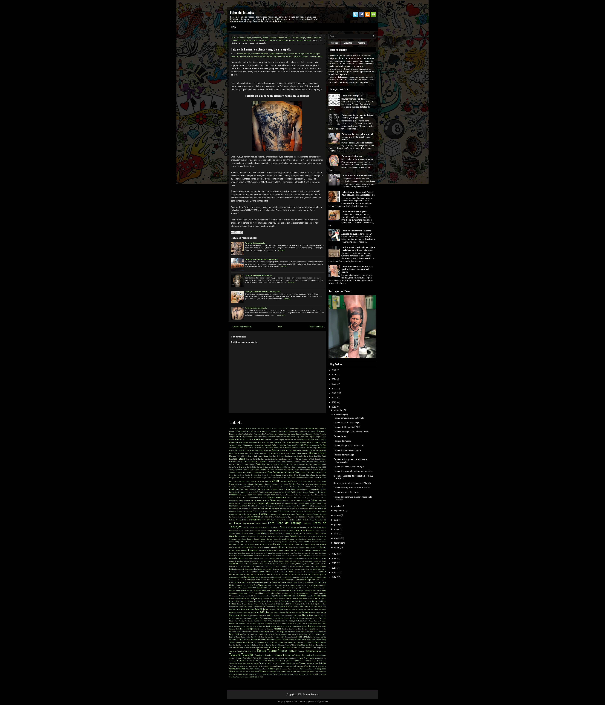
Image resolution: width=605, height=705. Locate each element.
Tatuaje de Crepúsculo (255, 243)
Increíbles (262, 550)
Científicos (310, 475)
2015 (249, 428)
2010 (236, 428)
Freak (288, 527)
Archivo (361, 43)
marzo (337, 538)
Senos (299, 636)
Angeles (311, 436)
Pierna (305, 615)
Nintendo (275, 601)
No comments (316, 56)
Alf (270, 434)
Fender (273, 520)
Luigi (280, 577)
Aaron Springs (300, 428)
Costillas (292, 484)
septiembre (339, 510)
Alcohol (239, 434)
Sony (276, 642)
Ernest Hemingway (319, 511)
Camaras (285, 462)
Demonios (313, 492)
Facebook (303, 517)
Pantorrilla (304, 606)
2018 (334, 407)
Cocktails (305, 478)
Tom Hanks (238, 663)
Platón (231, 621)
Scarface (268, 637)
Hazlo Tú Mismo (259, 542)
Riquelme (232, 631)
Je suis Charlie (285, 558)
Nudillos (232, 604)
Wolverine (277, 674)
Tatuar (315, 655)
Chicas (297, 472)
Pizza (316, 618)
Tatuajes (307, 40)
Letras (324, 569)
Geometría (310, 533)
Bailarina (257, 448)
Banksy (302, 448)
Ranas (320, 623)
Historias (284, 544)
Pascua (294, 609)
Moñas (241, 596)
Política (276, 621)
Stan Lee (307, 642)
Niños (281, 601)
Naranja (273, 598)
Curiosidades (313, 489)
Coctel (311, 478)
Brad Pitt (317, 456)
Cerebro (283, 470)
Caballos (232, 461)
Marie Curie (312, 582)
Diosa (318, 498)
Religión (251, 628)
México (265, 590)
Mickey (313, 590)
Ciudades (249, 478)
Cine (237, 477)
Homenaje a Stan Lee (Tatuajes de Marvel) (352, 483)
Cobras (287, 477)
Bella (304, 450)
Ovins (236, 606)
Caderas (254, 461)
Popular (334, 43)
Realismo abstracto (284, 626)
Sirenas (291, 639)
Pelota (276, 612)
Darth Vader (240, 492)
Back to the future (246, 448)
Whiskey (245, 674)
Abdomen (310, 428)
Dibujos (262, 498)
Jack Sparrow (304, 555)
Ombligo (297, 604)
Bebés (282, 450)
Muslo (323, 595)
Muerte (261, 596)
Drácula (254, 503)
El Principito (263, 508)
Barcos (231, 450)
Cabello (239, 462)
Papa (315, 606)
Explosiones (283, 517)
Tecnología (248, 658)
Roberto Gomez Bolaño (250, 631)
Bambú (281, 448)
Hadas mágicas (266, 539)
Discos (241, 500)
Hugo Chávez (310, 547)
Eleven (239, 511)
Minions (256, 593)
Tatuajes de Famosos (284, 655)
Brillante (259, 459)
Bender (315, 450)
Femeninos (255, 519)
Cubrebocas (317, 487)
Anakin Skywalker (268, 436)
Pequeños (306, 612)
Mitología (275, 593)
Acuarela (263, 431)
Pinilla (243, 618)
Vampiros (254, 669)
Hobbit (291, 544)
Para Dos (236, 609)
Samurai (312, 634)
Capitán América (287, 464)
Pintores (256, 618)
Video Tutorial (310, 669)
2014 (245, 428)
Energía (274, 511)
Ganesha (245, 533)
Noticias (307, 601)
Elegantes (232, 511)
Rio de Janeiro (321, 629)
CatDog (231, 470)
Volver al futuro (315, 671)
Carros (259, 467)
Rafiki (315, 623)
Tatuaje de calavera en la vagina (356, 230)
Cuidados (281, 489)
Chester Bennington (244, 472)
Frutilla (258, 531)
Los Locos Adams (294, 574)
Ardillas (323, 439)
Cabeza (246, 461)
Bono (294, 456)
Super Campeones (261, 647)
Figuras (295, 520)
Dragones (273, 503)
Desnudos (275, 495)
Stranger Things (290, 645)
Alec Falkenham (248, 434)
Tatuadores (312, 650)
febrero (337, 543)
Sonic (266, 642)
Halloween (289, 539)
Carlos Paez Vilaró (319, 464)
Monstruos (321, 593)
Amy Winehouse (247, 436)
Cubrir (324, 487)
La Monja (283, 566)
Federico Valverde (235, 520)
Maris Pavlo (272, 585)
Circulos (242, 478)
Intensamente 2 (304, 553)
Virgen (293, 671)
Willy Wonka (267, 674)
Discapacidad (233, 500)
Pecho (256, 612)
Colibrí (247, 481)
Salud (278, 634)
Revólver (285, 629)
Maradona (282, 582)
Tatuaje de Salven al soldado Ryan (349, 466)
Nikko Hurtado (254, 601)
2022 (267, 428)
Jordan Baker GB (285, 561)
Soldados (261, 642)
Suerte (318, 645)
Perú (252, 615)
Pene (293, 612)
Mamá (288, 580)
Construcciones (243, 484)
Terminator (293, 658)
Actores (250, 431)
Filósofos (306, 520)
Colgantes (240, 481)
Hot (286, 547)
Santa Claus (240, 637)
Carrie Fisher (252, 467)
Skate (309, 639)
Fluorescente (248, 523)
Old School (289, 604)
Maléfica (282, 580)
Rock (267, 631)
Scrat (273, 637)
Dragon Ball (263, 503)
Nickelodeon (234, 601)
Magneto (275, 580)
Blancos (232, 456)
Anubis (287, 439)
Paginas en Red (291, 701)
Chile (324, 472)
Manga (308, 579)
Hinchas (251, 544)
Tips (319, 661)
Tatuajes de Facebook (264, 655)
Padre (262, 606)
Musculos (310, 596)
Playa (236, 621)
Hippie (270, 544)
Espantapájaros (273, 514)
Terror (300, 658)
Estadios (309, 514)
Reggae (243, 629)
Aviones (312, 445)
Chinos (254, 475)
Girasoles (242, 536)
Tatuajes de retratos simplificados (357, 175)
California (271, 462)
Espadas (254, 514)
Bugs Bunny (290, 459)
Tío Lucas (313, 661)
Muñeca (302, 595)
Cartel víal (272, 467)
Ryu (248, 634)
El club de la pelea (258, 506)
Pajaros (281, 606)
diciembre (338, 410)
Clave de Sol (257, 478)
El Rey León (274, 508)
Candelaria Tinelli (241, 464)
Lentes (303, 569)
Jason (261, 558)
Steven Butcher (266, 645)
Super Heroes (275, 647)
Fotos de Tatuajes (242, 12)
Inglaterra (316, 550)
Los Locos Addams (307, 574)
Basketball (259, 450)
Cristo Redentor (298, 487)
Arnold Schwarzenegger (272, 442)
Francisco (264, 527)
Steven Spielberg (278, 645)
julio (336, 520)
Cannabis (252, 464)
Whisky (251, 674)
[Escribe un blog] (235, 232)
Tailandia (308, 647)
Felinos (245, 520)
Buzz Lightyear (320, 459)
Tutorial (252, 666)
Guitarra (232, 539)
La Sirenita (307, 566)
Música (252, 40)
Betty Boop (244, 453)
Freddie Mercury (296, 527)
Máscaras (322, 585)
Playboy (242, 621)
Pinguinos (237, 618)
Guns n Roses (241, 539)
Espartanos (291, 514)
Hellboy (284, 542)
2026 (280, 428)
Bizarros (274, 453)
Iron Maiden (263, 556)
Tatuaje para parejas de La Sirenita (349, 418)
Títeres (231, 663)
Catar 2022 (322, 467)
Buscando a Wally (308, 459)
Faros (324, 517)
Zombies (253, 677)
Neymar (323, 598)
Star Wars (315, 642)
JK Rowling (239, 561)
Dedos (287, 492)
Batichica (267, 450)
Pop (287, 621)
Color (275, 481)
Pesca (256, 615)
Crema (231, 487)
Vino (278, 671)
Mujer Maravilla (277, 596)
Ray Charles (254, 626)
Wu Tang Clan (304, 674)
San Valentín (321, 634)
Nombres (295, 601)
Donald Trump (240, 503)
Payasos (232, 612)
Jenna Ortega (295, 558)
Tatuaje (300, 40)
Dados (232, 492)
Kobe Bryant (293, 563)
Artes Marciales (293, 442)
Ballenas (269, 447)
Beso (231, 453)
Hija (241, 544)
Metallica (250, 590)
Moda (293, 593)
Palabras (289, 606)
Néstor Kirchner (308, 598)
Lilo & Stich (283, 572)
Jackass (312, 556)
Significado (256, 639)
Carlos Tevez (233, 467)
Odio (274, 604)
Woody (296, 674)
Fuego (269, 530)
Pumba (284, 623)
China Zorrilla (234, 475)
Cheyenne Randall (260, 472)
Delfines (294, 492)
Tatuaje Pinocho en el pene (353, 211)
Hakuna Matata (279, 539)
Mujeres (287, 595)
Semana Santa (290, 637)
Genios (302, 533)
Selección (280, 637)
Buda (284, 459)
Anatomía (279, 436)
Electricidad (313, 508)
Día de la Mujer (304, 495)
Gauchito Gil (280, 533)
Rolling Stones (290, 631)
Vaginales (233, 668)
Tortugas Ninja (279, 663)
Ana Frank (258, 436)
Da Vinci (323, 489)
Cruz (307, 487)
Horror (281, 547)
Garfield (257, 533)
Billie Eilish (258, 453)
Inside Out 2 (250, 553)
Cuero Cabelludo (250, 489)
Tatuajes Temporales (303, 655)
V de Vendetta (321, 666)
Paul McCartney (312, 609)
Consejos (233, 484)
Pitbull (307, 618)
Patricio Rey (301, 609)
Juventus (255, 563)
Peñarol (298, 612)
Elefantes (322, 508)
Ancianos (287, 436)
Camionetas (305, 462)
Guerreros (322, 536)
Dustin (296, 503)
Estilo (249, 516)
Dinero (290, 498)
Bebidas (289, 450)
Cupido (304, 489)
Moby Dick (286, 593)
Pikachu (317, 615)
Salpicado (271, 634)
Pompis (282, 621)
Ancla (293, 436)
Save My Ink (255, 637)
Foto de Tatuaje (298, 38)
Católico (238, 469)
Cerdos (277, 470)
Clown (281, 478)
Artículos (303, 442)
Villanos (263, 671)
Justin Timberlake (245, 564)
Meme (324, 588)
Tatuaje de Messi (339, 291)
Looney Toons (270, 574)
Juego (311, 561)
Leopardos (316, 569)
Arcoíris (317, 439)
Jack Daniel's (293, 556)
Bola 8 (275, 456)
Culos (293, 489)
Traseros (309, 663)
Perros (323, 612)
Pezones (276, 615)
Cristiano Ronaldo (257, 487)
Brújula (274, 459)
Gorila (279, 536)
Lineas (290, 571)
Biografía (267, 453)
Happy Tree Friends (314, 539)
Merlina (232, 590)
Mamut (294, 580)
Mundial (295, 596)
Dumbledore (289, 503)
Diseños (265, 500)
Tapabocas (232, 651)
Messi (238, 590)
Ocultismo (268, 604)
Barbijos (314, 448)
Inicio (233, 27)
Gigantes (235, 40)
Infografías (297, 550)
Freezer (232, 531)
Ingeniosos (306, 550)
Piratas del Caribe (291, 618)
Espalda (273, 38)
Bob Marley (258, 456)
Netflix (317, 598)
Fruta (252, 531)
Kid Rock (273, 564)
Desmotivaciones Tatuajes (259, 495)
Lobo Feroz (240, 574)
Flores (237, 523)
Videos (232, 671)
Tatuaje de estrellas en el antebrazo (261, 259)
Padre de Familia (271, 606)
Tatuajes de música (342, 441)
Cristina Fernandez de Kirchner (275, 487)
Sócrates (239, 642)
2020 (334, 397)
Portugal (299, 621)
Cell (268, 470)
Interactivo (233, 556)
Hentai (306, 541)
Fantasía (318, 517)
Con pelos (315, 481)
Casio (308, 467)
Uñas (306, 666)
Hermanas (314, 542)
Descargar (243, 495)
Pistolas (301, 618)
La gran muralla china (270, 566)
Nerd (300, 598)
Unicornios (280, 666)
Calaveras (263, 461)
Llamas (232, 574)
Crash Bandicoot (320, 484)
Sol (255, 642)
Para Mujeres (261, 609)
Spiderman (292, 642)
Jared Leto (255, 558)
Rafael (310, 623)
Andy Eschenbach (302, 436)
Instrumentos (269, 553)
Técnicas (238, 658)
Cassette (314, 467)
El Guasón (306, 506)
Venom (290, 669)
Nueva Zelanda (242, 604)
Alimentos (309, 434)
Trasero (302, 663)
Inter (312, 553)
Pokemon (263, 621)
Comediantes (285, 481)
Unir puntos (290, 666)
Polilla (270, 621)
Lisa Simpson (312, 572)
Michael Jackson (289, 590)
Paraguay (272, 609)
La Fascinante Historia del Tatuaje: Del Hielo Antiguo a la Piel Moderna (358, 193)
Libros (267, 571)
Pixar (312, 618)
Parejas (280, 609)
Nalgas (254, 598)
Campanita (314, 462)
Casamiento (296, 467)
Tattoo (272, 40)
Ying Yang (232, 677)
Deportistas (234, 494)
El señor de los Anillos (288, 508)
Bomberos (288, 456)
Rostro (238, 634)
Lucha (269, 577)
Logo (251, 574)
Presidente (233, 623)
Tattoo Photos (282, 40)
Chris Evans (261, 475)
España (283, 514)
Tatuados (322, 651)
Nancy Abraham (263, 598)
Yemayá (323, 674)
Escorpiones (233, 514)
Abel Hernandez (320, 428)
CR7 (306, 484)
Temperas (266, 658)
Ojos (278, 604)
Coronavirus (276, 484)
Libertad (260, 571)
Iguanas (244, 550)
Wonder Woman (287, 674)
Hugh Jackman (299, 547)
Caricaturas (307, 464)
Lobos (246, 574)
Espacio (247, 514)
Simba (263, 639)
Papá (320, 606)
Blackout (293, 453)
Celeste (262, 469)
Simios (278, 639)
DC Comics (260, 492)
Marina (245, 585)
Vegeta (276, 669)
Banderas (296, 447)
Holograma (315, 544)
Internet (240, 556)
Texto (311, 658)
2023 (271, 428)
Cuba (311, 487)
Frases (282, 527)
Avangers (290, 445)
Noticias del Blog (318, 601)
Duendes (281, 503)
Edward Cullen (321, 503)
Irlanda (256, 556)
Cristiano (246, 487)
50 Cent (291, 428)
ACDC (244, 431)
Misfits (267, 593)
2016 (254, 428)
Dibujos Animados (276, 497)
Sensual (306, 636)
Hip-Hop (244, 40)
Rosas (231, 634)
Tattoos (292, 40)
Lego (270, 569)
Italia (279, 555)
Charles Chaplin (306, 470)
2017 (258, 428)
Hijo (245, 544)
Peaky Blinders (241, 612)
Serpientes (234, 639)
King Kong (281, 564)
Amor (238, 436)
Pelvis (288, 612)
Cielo (296, 475)
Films (300, 520)
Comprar (308, 481)
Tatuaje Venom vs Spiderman (346, 492)
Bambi (276, 448)
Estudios (264, 517)
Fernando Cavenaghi (284, 520)
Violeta (283, 671)
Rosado (317, 631)
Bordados (300, 456)
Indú (291, 550)
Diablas (239, 498)
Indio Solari (278, 550)
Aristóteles (253, 442)
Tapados (240, 651)
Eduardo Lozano (309, 503)
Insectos (241, 553)
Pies (311, 615)
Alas (319, 431)
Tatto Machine (250, 651)
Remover (263, 629)
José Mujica (297, 561)
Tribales (322, 663)
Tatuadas (301, 651)
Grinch (306, 536)
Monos (314, 593)
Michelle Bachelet (303, 590)
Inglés (323, 550)
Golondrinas (272, 536)
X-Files (312, 674)
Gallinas (316, 531)
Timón (302, 661)
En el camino (265, 511)
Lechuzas (258, 569)
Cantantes (256, 38)
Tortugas (268, 663)
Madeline (312, 577)
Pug (274, 623)
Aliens (302, 434)
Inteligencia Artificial (289, 553)
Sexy (241, 639)
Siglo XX (247, 639)
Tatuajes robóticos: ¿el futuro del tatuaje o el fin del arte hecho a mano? (357, 137)
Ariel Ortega (243, 442)
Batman (275, 450)
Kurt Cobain (314, 563)
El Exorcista (278, 506)
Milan (319, 590)
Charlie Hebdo (318, 470)
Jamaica (318, 556)
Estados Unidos (284, 38)
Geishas (294, 533)
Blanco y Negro (244, 38)
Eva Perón (275, 517)
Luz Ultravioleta (302, 577)
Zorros (260, 677)
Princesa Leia (244, 623)
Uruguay (311, 666)
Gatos (264, 533)
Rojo (282, 631)
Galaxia (290, 530)
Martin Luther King (305, 585)
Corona (268, 484)
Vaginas (241, 668)
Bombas (281, 456)
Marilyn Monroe (235, 585)
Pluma (256, 621)
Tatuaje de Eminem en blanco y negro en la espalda (261, 49)
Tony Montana (248, 663)
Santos (247, 637)
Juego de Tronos (320, 561)
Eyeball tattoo (293, 517)
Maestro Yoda (254, 580)
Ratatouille (238, 626)
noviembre (339, 414)
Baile (263, 448)
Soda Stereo (248, 642)
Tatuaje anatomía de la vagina (347, 422)
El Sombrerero (303, 508)
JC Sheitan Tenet (273, 558)
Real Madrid (271, 626)
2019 (262, 428)
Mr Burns (254, 596)
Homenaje (258, 547)
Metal (243, 590)
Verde (302, 669)
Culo (288, 489)
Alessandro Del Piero (261, 434)
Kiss (286, 564)
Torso (261, 663)
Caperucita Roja (272, 464)
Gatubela (271, 533)
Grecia (301, 536)
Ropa (311, 631)
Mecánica (302, 588)
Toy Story (290, 663)
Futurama (283, 531)
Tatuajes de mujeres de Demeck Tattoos (351, 431)
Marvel (316, 585)
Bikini (251, 453)
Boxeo (311, 456)
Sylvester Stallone (297, 647)
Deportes (322, 492)
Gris (310, 536)
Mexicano (257, 590)
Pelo (271, 612)
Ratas (231, 626)
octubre (337, 506)
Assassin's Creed (320, 442)
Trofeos (232, 666)
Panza (311, 606)
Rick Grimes (293, 629)
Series (323, 637)
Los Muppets (318, 574)
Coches (293, 478)
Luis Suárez (287, 577)
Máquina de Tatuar (269, 582)
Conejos (323, 481)
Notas (301, 601)
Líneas (296, 572)
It (276, 555)
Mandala (300, 580)
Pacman (257, 606)
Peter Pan (262, 615)
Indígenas (270, 550)
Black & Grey (284, 453)
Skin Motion (316, 639)
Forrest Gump (261, 523)
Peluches (282, 612)
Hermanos (322, 542)
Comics (293, 481)
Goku (265, 536)
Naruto (279, 598)
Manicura (315, 580)
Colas (234, 481)
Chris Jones (271, 475)
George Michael (320, 533)
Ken (261, 564)
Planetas (322, 618)
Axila (317, 445)
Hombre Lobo (239, 547)
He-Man (269, 542)
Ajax (301, 431)
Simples (285, 639)
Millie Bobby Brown (241, 593)
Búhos (298, 459)
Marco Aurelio (303, 582)
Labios (232, 569)
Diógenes (308, 498)
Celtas (272, 470)
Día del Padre (315, 495)
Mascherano (242, 588)
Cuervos (274, 489)
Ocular (262, 604)
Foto (271, 523)
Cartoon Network (284, 467)
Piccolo (287, 615)
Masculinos (262, 587)
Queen (299, 623)
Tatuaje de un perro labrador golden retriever (353, 471)
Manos (238, 582)
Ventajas (296, 669)
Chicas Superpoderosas (311, 472)
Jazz (265, 558)
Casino (303, 467)
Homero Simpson (270, 547)
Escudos (240, 514)
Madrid (245, 580)
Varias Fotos (262, 669)
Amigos (232, 436)
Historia (276, 544)
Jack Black (285, 556)
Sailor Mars (254, 634)
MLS (280, 593)
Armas (260, 442)
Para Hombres (247, 609)
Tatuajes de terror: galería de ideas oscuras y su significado (357, 116)
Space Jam (283, 642)
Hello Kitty (292, 542)
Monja (308, 593)
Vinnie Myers (271, 671)
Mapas (249, 582)
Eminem (265, 38)
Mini (251, 593)
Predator (323, 621)
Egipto (236, 506)
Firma (312, 520)
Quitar (304, 623)
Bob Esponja (249, 456)
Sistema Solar (300, 639)
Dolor (320, 500)
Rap (266, 40)
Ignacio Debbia (234, 550)
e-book (301, 503)
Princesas (253, 623)
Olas (282, 604)
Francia (257, 527)
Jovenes (305, 561)
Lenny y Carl (295, 569)
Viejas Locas (250, 671)
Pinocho (249, 618)
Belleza (309, 450)
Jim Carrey (322, 558)
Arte (284, 442)
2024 (275, 428)
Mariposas (262, 585)
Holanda (297, 544)
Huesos (291, 547)
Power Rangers (314, 621)
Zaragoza (245, 677)
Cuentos (239, 489)
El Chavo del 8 (246, 506)
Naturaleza (286, 598)
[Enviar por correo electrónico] (232, 232)
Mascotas (252, 588)
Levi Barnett (243, 572)
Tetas (306, 658)
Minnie (262, 593)
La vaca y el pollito (319, 566)
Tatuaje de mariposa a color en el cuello (352, 487)
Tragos (296, 663)
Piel (291, 615)
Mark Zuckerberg (283, 585)
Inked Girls (233, 553)
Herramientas (234, 544)
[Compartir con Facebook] (241, 232)
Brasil (324, 456)
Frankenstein (273, 527)
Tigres (296, 660)
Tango (324, 647)
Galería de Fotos (303, 530)
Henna (300, 542)
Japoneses (240, 558)
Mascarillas (233, 588)
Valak (248, 669)
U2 (268, 666)
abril (336, 533)
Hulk (318, 547)
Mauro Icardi (288, 588)
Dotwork (248, 503)
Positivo (305, 621)
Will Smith (258, 674)
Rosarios (323, 631)
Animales (234, 439)
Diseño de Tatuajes (252, 500)
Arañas (304, 439)
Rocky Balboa (274, 631)
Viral (288, 671)
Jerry (302, 558)
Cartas (265, 467)
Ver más (281, 250)
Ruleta (243, 634)
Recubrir (318, 626)
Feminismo (266, 520)
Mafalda (264, 580)
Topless (256, 663)
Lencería (276, 569)
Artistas (310, 442)
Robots (261, 631)
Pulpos (279, 623)
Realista (311, 626)
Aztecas (232, 448)
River (238, 631)
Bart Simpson (240, 450)
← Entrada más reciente (240, 326)
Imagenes (253, 550)
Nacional (242, 598)
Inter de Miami (320, 553)
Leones (309, 569)
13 (233, 428)
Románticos (304, 631)
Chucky (279, 475)
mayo (336, 529)
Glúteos (259, 536)
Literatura (322, 571)
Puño (294, 623)
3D (287, 428)
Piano (282, 615)
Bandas (288, 447)
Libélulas (253, 571)
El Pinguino (243, 508)
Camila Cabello (294, 462)
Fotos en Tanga (248, 527)
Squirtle (300, 642)
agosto (337, 515)
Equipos (307, 511)
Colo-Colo (253, 481)
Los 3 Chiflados (281, 574)
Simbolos (271, 639)
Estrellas (256, 516)
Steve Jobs (250, 645)
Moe (303, 593)
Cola (320, 477)
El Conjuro (269, 506)
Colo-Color (260, 481)
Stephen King (241, 645)
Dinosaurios (299, 498)
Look (261, 574)
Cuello (232, 489)
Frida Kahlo (245, 531)
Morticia (248, 596)
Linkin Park (303, 572)
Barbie (308, 448)
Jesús (315, 558)
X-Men (317, 674)
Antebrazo (259, 439)
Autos (283, 445)
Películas (264, 612)
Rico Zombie (302, 629)
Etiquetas (348, 43)
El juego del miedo (317, 506)
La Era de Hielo (256, 566)
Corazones (260, 484)
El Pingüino (253, 508)
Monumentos (234, 596)
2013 (241, 428)
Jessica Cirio (308, 558)
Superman (286, 647)
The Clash (250, 661)
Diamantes (253, 498)
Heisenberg (277, 542)
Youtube (239, 677)
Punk (290, 623)
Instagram (259, 553)
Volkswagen (305, 671)
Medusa (310, 588)
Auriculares (259, 445)
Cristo (290, 487)
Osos (320, 604)
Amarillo (323, 434)
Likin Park (274, 572)
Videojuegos (320, 669)
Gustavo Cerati (253, 539)
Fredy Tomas (321, 527)
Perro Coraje (315, 612)
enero (337, 547)
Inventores (248, 555)
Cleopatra (275, 478)
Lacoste (238, 569)
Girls (247, 536)
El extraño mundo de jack (293, 506)
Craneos (311, 484)
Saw (262, 637)
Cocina (299, 477)
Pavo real (322, 609)
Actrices (256, 431)
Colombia (268, 481)
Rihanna (311, 629)
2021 (334, 393)
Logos (256, 574)
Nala (248, 598)
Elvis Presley (247, 511)
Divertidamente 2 (283, 500)
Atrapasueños (248, 445)
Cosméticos (284, 484)
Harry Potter (240, 541)
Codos (316, 478)
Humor (323, 547)
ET (270, 517)
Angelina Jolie (321, 436)
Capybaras (298, 464)
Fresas (237, 531)
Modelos (299, 593)
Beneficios (322, 450)
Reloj (257, 629)
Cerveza (297, 470)
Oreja (315, 604)
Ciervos (318, 475)
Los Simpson (250, 577)
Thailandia (319, 658)
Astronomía (233, 445)
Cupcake (299, 489)
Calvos (278, 461)
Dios (313, 498)
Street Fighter (302, 645)
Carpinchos (242, 467)
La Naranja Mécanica (295, 566)
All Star (317, 434)
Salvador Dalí (286, 634)
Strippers (312, 645)
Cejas (247, 470)
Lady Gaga (245, 569)
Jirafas (231, 561)
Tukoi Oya (244, 666)
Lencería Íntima (285, 569)
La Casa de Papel (244, 566)
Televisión (257, 658)
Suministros (250, 647)
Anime (242, 439)
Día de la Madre (292, 495)
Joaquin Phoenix (250, 561)
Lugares (275, 577)
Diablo (245, 498)
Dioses (324, 498)
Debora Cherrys (278, 492)
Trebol (315, 663)
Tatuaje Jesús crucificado (256, 308)
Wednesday (238, 674)
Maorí (244, 582)
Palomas (296, 606)
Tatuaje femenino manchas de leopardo (262, 291)
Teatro (231, 658)
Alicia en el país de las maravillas (285, 434)
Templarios (274, 658)
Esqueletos (300, 514)
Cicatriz (285, 475)
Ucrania (273, 666)
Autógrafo (267, 445)
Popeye (292, 621)
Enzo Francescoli (297, 511)
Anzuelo (293, 439)
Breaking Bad (250, 459)
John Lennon (261, 561)
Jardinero (248, 558)
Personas (260, 40)
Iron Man (271, 556)
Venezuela (283, 669)
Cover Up (301, 484)
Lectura (265, 569)
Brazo (242, 458)
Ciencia (302, 475)
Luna (294, 577)
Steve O (257, 645)
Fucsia (263, 531)
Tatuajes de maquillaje (344, 454)
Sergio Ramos (315, 637)
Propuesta (260, 623)
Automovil (276, 445)
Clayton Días (266, 478)
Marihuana (321, 582)
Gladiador (253, 536)
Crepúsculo (238, 487)
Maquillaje (256, 582)
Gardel (251, 533)
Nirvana (288, 601)
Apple (299, 439)
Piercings (297, 615)
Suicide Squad (239, 647)
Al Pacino (306, 431)
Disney (273, 500)
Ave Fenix (298, 445)
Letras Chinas (234, 572)
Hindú (256, 544)
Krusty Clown (304, 564)
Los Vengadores (261, 577)
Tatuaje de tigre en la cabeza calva (349, 445)
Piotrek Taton (272, 618)
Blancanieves (302, 453)
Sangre (232, 637)
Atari (240, 445)
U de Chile (263, 666)
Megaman (317, 588)
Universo (299, 666)
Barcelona (322, 447)
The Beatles (241, 661)
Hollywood (305, 544)
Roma (298, 631)
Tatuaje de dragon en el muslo (258, 275)
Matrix (279, 588)
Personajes (235, 615)
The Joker (259, 661)
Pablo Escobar (248, 606)
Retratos (277, 628)
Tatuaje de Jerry (340, 436)
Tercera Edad (283, 658)
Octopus (256, 604)
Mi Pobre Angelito (274, 590)
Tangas (319, 647)
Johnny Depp (272, 561)
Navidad (295, 598)
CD (244, 470)
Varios (270, 668)
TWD (257, 666)
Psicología (268, 623)
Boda (270, 456)
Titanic (323, 661)
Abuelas (239, 431)
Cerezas (289, 469)
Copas (251, 484)
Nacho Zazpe (234, 598)
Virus (298, 671)
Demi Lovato (303, 492)
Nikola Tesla (266, 601)
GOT (283, 536)
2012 (334, 577)
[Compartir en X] (238, 232)
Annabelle (249, 439)
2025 (334, 374)
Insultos (278, 553)
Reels (237, 629)
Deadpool (268, 492)
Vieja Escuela (240, 671)
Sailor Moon (263, 634)
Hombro (249, 547)
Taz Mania (322, 655)
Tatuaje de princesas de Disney (347, 450)
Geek (288, 533)
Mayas (296, 588)
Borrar (306, 456)
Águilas (291, 431)
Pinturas (263, 618)
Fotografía (307, 523)
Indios (286, 550)
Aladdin (313, 431)
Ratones (246, 626)
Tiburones (288, 661)
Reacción (262, 626)
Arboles (311, 439)
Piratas (280, 618)
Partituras (287, 609)
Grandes (294, 536)
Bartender (250, 450)
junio (336, 524)
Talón (314, 647)
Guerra (314, 536)
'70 (230, 428)
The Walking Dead (271, 661)
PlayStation (249, 621)
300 (283, 428)
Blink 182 (240, 456)
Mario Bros (253, 585)
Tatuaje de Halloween (351, 156)
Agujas (296, 431)
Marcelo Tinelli (291, 582)
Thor (281, 661)
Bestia (236, 453)
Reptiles (270, 629)
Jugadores (233, 563)
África (270, 431)
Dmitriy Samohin (303, 500)
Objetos (250, 604)
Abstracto (232, 431)
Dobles (314, 500)
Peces (250, 612)
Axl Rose (323, 445)
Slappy (323, 639)
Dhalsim (283, 495)
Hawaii (248, 542)
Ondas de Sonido (307, 604)
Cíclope (290, 475)
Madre (318, 577)
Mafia (269, 580)
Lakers (251, 569)
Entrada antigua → (317, 326)
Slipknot (232, 642)
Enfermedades (284, 511)
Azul (237, 447)
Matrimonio (272, 588)
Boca (266, 456)
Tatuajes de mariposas (352, 95)
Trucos (238, 666)
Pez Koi (270, 615)
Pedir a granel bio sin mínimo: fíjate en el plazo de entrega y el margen (358, 248)
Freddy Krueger (309, 527)
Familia (311, 517)
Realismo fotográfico (299, 626)
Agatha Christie (277, 431)
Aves (306, 445)
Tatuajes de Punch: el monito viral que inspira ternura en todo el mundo (357, 269)
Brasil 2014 (233, 459)
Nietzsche (244, 601)
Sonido (271, 642)
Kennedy (266, 564)
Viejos (257, 671)
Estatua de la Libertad (237, 517)
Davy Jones (250, 492)
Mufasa (267, 596)
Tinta (307, 661)
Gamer (238, 533)
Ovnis (241, 606)
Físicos (317, 520)
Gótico (287, 536)
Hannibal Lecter (300, 539)
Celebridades (254, 470)
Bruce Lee (266, 459)
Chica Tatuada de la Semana (281, 472)
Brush (279, 459)
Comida (301, 481)
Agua (286, 431)
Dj (294, 500)
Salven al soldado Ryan (299, 634)
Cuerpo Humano (263, 489)
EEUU (231, 506)
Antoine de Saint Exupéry (274, 439)
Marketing (293, 585)
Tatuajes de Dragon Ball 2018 (347, 427)
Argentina (233, 442)
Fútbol (275, 530)
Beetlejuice (297, 450)
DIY (292, 500)
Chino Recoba (245, 475)
